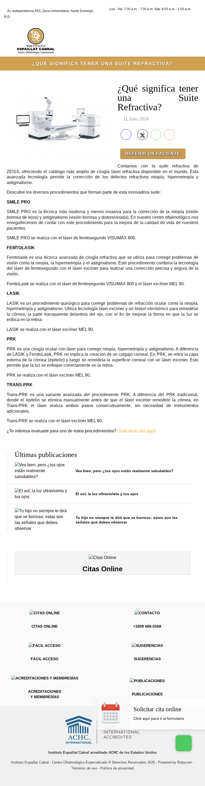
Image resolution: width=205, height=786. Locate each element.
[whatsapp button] (184, 743)
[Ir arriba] (92, 776)
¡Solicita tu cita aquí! (136, 431)
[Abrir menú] (190, 40)
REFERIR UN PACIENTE (152, 153)
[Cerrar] (201, 700)
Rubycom (184, 762)
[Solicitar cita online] (167, 718)
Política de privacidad (117, 768)
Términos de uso (84, 768)
